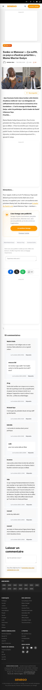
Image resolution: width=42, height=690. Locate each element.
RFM (3, 652)
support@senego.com (29, 672)
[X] (27, 647)
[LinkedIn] (23, 651)
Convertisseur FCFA (27, 601)
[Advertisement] (21, 26)
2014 (31, 589)
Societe (4, 603)
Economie (4, 608)
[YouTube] (37, 2)
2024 (15, 585)
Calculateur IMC (26, 613)
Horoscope (24, 615)
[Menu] (3, 6)
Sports (3, 615)
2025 (9, 585)
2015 (26, 589)
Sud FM (4, 657)
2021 (31, 585)
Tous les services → (27, 622)
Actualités (7, 45)
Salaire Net (24, 606)
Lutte (3, 620)
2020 (37, 585)
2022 (26, 585)
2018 (9, 589)
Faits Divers (5, 622)
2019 (4, 589)
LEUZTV (4, 641)
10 (35, 62)
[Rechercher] (25, 6)
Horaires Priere (25, 608)
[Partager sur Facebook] (10, 272)
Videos (3, 625)
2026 (4, 585)
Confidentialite (25, 638)
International (5, 610)
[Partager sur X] (16, 272)
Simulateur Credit (26, 620)
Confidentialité (30, 674)
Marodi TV (4, 636)
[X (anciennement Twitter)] (34, 2)
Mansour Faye (20, 242)
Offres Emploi (25, 618)
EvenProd (4, 638)
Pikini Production (6, 643)
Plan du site (11, 674)
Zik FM (3, 654)
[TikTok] (40, 2)
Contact (24, 636)
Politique (4, 601)
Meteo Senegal (25, 603)
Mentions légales (18, 674)
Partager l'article (24, 233)
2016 (20, 589)
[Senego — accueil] (12, 6)
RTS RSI (4, 659)
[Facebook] (31, 2)
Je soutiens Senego (23, 228)
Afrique (4, 627)
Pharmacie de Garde (27, 610)
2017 (15, 589)
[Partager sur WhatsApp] (22, 272)
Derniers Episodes (6, 634)
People (3, 613)
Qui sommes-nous (26, 634)
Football (4, 618)
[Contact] (26, 2)
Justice (3, 606)
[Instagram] (35, 647)
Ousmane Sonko (31, 242)
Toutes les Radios (6, 650)
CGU (23, 641)
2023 (20, 585)
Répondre (28, 355)
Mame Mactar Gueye (9, 242)
